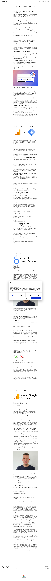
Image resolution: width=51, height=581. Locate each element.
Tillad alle (36, 298)
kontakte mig (30, 112)
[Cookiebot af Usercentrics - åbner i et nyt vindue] (38, 282)
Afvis (14, 298)
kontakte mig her (18, 231)
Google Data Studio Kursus (20, 253)
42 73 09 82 (44, 576)
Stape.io (28, 204)
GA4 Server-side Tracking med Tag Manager (25, 126)
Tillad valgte (25, 298)
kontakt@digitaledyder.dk (19, 489)
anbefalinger (17, 480)
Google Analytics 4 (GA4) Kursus (22, 390)
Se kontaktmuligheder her (17, 324)
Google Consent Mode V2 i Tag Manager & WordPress (24, 12)
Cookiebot (15, 66)
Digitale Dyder (4, 1)
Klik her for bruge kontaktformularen (18, 491)
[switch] (21, 295)
